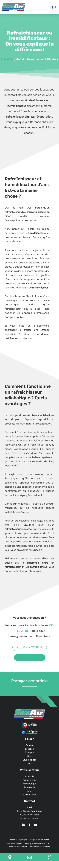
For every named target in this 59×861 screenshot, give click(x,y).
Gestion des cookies (18, 846)
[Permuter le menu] (47, 7)
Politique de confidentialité (37, 843)
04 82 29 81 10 (31, 818)
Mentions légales (14, 843)
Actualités (7, 59)
